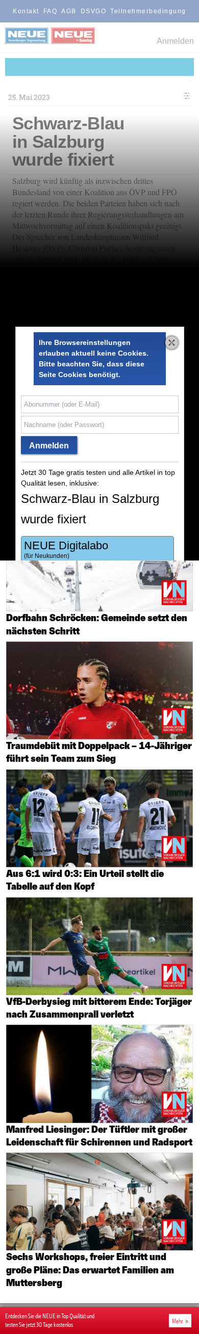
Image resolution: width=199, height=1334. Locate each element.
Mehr (177, 1320)
